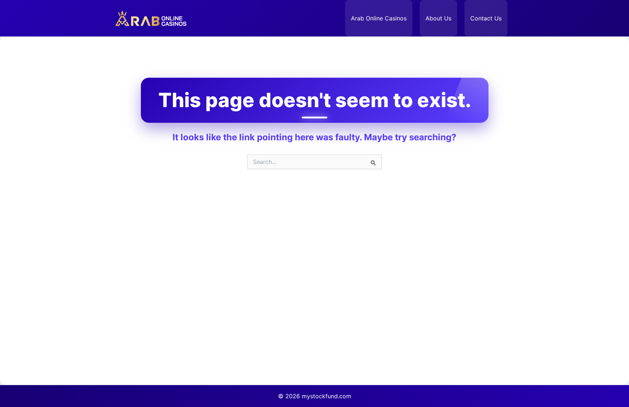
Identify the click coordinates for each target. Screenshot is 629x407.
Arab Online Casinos (379, 18)
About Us (438, 18)
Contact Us (486, 18)
